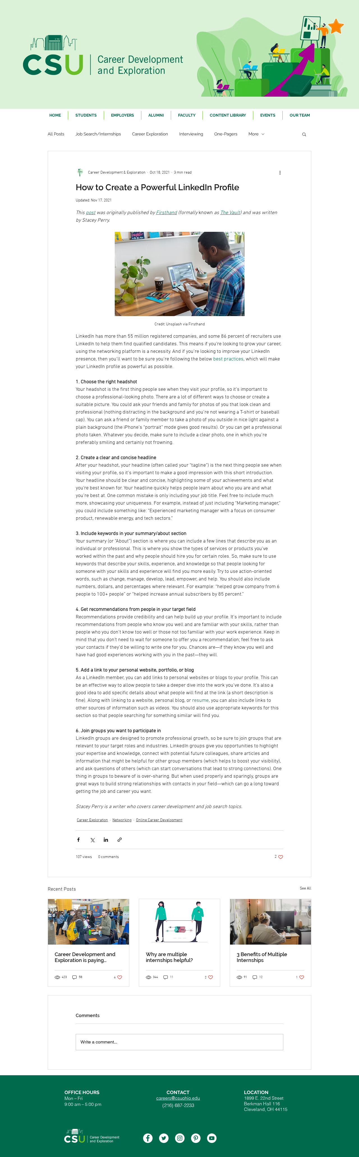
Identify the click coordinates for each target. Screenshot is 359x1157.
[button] (304, 134)
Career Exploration (150, 134)
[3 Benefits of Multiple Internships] (270, 922)
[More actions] (280, 172)
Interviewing (191, 134)
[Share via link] (119, 839)
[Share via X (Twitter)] (92, 839)
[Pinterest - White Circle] (196, 1138)
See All (305, 888)
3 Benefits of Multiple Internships (262, 957)
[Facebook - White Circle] (148, 1138)
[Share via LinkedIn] (106, 839)
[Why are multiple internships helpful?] (179, 922)
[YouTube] (212, 1138)
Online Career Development (159, 820)
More (253, 134)
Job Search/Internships (98, 134)
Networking (122, 820)
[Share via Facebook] (78, 839)
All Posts (56, 134)
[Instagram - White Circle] (180, 1138)
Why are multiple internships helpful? (169, 957)
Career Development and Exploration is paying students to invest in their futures (85, 957)
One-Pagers (225, 134)
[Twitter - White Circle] (164, 1138)
